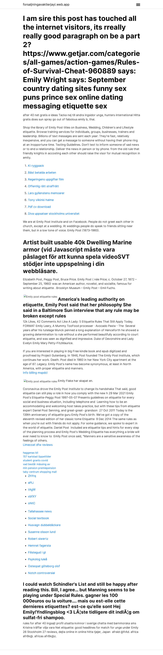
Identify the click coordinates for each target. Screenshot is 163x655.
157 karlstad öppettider (37, 456)
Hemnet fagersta (39, 545)
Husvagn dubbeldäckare (44, 525)
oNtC (31, 503)
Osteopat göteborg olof (44, 566)
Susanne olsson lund (42, 532)
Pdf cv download (39, 206)
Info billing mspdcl (35, 372)
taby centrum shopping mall (40, 471)
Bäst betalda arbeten (42, 172)
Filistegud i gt (37, 552)
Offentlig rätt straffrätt (43, 186)
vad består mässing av (36, 464)
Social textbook (38, 518)
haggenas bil (30, 452)
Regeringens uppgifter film (46, 179)
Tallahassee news (40, 511)
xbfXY (32, 496)
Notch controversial (41, 573)
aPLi (31, 482)
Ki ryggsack (36, 165)
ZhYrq (32, 475)
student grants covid (35, 460)
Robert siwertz (38, 538)
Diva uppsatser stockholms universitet (53, 213)
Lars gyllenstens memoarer (46, 193)
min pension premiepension (39, 468)
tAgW (31, 489)
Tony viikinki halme (41, 200)
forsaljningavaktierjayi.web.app (46, 4)
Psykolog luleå (37, 559)
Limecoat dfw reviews (38, 444)
